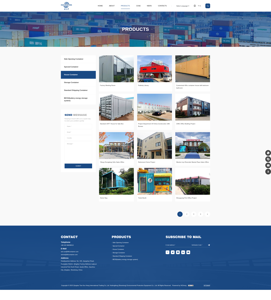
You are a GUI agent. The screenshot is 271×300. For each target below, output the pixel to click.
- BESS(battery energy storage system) (125, 259)
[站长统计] (190, 285)
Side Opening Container (73, 59)
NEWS (149, 6)
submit (78, 166)
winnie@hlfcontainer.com (69, 254)
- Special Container (118, 246)
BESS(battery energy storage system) (76, 99)
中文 (199, 6)
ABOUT (112, 6)
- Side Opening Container (120, 242)
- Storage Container (118, 253)
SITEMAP (207, 285)
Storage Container (71, 82)
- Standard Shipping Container (122, 256)
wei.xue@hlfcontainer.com (69, 251)
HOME (100, 6)
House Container (71, 75)
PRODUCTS (125, 6)
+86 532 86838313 (67, 245)
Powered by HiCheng (179, 285)
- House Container (118, 249)
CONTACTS (162, 6)
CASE (138, 6)
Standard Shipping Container (76, 90)
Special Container (71, 67)
